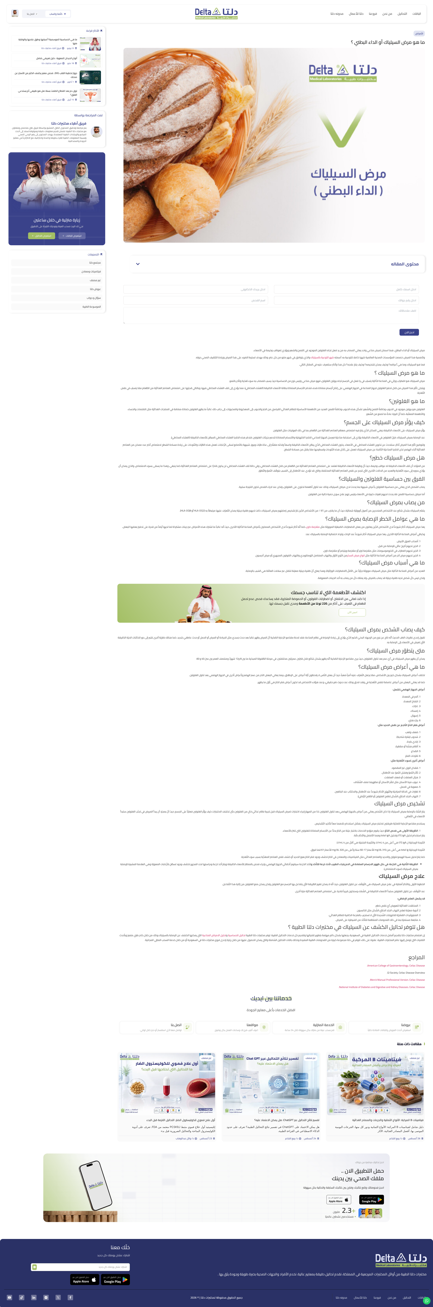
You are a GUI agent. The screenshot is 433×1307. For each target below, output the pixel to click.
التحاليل (402, 13)
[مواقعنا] (264, 1027)
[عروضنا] (417, 1027)
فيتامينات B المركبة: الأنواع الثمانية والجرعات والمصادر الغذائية (388, 1120)
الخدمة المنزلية (323, 1025)
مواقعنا (252, 1025)
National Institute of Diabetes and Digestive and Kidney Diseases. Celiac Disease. (382, 987)
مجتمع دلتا (95, 262)
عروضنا (406, 1025)
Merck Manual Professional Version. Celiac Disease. (397, 979)
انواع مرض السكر (356, 555)
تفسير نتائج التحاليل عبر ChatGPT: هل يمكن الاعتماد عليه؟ (286, 1120)
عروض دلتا (95, 289)
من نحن (387, 13)
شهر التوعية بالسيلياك (322, 357)
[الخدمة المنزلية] (340, 1027)
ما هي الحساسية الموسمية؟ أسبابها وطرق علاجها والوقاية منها (47, 41)
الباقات (417, 13)
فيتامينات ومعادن (91, 271)
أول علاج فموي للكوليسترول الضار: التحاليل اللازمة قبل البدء (180, 1120)
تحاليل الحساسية (236, 935)
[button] (138, 264)
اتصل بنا (176, 1025)
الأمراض (419, 33)
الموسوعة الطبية (92, 306)
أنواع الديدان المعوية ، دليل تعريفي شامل (56, 58)
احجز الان (409, 332)
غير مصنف (415, 1058)
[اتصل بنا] (187, 1027)
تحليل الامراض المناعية (214, 935)
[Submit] (34, 1267)
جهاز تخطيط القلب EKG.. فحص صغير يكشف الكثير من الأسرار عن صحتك (46, 75)
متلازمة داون (313, 526)
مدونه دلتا (337, 13)
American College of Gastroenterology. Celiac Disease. (396, 965)
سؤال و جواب (94, 297)
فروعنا (373, 13)
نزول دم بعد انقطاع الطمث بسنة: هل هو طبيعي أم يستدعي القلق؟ (47, 93)
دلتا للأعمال (356, 13)
